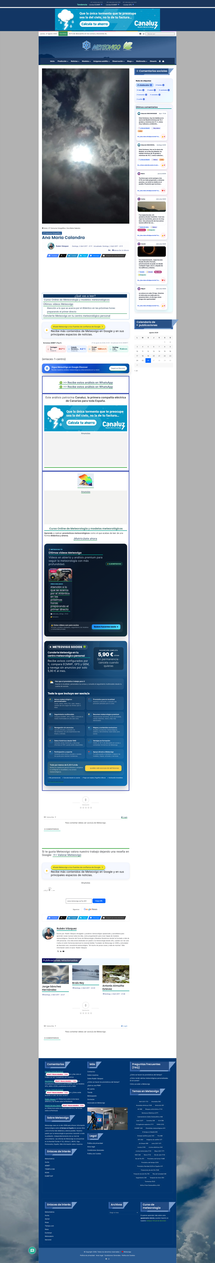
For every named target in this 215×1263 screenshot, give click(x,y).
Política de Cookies (94, 1154)
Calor (139, 1120)
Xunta (47, 1162)
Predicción (62, 61)
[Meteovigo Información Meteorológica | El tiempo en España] (107, 46)
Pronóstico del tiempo (150, 1162)
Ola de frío (139, 1158)
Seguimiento (141, 1177)
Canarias (150, 1120)
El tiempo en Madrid (150, 1132)
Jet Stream (143, 1143)
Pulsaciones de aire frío (150, 1170)
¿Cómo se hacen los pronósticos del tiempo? (103, 1082)
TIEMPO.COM (50, 1169)
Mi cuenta (91, 1089)
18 (142, 356)
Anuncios (85, 492)
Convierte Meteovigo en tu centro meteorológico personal (76, 315)
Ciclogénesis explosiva (145, 1124)
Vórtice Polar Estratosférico (150, 1185)
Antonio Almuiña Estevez (113, 987)
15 (165, 351)
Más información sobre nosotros (71, 1144)
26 (148, 360)
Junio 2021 (156, 1143)
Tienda (89, 1092)
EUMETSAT (49, 1176)
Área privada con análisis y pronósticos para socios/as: (90, 34)
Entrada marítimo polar (145, 1136)
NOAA (47, 1172)
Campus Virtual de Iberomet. (156, 1221)
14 (159, 351)
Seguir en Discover (118, 368)
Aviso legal (91, 1147)
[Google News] (91, 909)
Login (125, 817)
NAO (138, 1155)
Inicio (52, 61)
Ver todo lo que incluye (55, 781)
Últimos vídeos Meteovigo (58, 304)
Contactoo (91, 1071)
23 (170, 356)
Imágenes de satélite (154, 1139)
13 (154, 351)
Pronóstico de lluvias (156, 1158)
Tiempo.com (49, 1226)
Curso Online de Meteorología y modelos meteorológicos (76, 299)
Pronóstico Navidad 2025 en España (150, 1166)
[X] (58, 951)
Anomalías (156, 1101)
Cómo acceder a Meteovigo (140, 1084)
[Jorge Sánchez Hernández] (55, 974)
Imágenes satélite (100, 61)
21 (159, 356)
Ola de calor (159, 1155)
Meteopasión (92, 1096)
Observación (117, 61)
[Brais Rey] (85, 972)
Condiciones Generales (95, 1150)
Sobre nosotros (92, 1075)
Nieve (147, 1155)
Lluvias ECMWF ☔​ (96, 5)
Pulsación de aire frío (141, 1174)
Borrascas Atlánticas (150, 1113)
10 (137, 351)
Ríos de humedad (159, 1174)
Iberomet (48, 1240)
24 (137, 360)
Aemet (47, 1219)
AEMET (47, 1166)
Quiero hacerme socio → (106, 627)
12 (148, 351)
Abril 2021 (143, 1101)
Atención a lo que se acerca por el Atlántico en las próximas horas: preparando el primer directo (81, 310)
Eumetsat (48, 1233)
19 (148, 356)
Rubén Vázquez (62, 246)
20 (154, 356)
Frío (160, 1136)
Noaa (47, 1222)
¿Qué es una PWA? (94, 1085)
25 (143, 360)
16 (170, 351)
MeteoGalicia (49, 1159)
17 (137, 356)
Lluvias (141, 1147)
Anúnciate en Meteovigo (96, 1103)
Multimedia (140, 61)
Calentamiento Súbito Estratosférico (150, 1117)
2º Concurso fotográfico (57, 228)
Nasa (47, 1229)
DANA (160, 1124)
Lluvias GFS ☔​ (128, 5)
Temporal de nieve (157, 1177)
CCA (161, 1120)
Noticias (74, 61)
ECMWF (139, 1128)
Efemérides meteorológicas (155, 1128)
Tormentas (150, 1181)
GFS (140, 1139)
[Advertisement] (85, 276)
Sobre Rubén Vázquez (95, 1078)
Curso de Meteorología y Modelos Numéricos (93, 938)
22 (165, 356)
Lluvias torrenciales (143, 1151)
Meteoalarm (49, 1236)
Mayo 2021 (159, 1151)
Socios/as (90, 1099)
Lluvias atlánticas (156, 1147)
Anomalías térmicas (144, 1105)
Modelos (85, 61)
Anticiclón (159, 1105)
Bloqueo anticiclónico (153, 1109)
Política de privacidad (95, 1143)
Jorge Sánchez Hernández (51, 988)
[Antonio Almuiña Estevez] (115, 974)
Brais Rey (78, 983)
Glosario (153, 61)
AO (140, 1109)
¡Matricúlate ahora (85, 538)
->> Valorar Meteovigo (67, 855)
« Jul (136, 371)
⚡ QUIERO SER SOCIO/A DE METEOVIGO (103, 768)
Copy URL (99, 901)
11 (142, 351)
